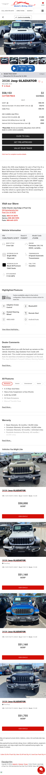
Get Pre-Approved (23, 142)
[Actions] (42, 82)
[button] (7, 10)
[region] (23, 117)
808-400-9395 (13, 218)
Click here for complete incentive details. (14, 154)
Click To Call (23, 136)
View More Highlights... (10, 329)
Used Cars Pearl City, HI (38, 754)
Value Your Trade (23, 148)
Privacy (26, 764)
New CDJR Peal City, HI (23, 754)
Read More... (6, 365)
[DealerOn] (7, 762)
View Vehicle (23, 516)
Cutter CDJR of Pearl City (8, 754)
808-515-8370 (12, 216)
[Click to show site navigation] (42, 11)
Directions (20, 11)
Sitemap (21, 764)
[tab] (7, 383)
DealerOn (15, 764)
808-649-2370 (12, 220)
